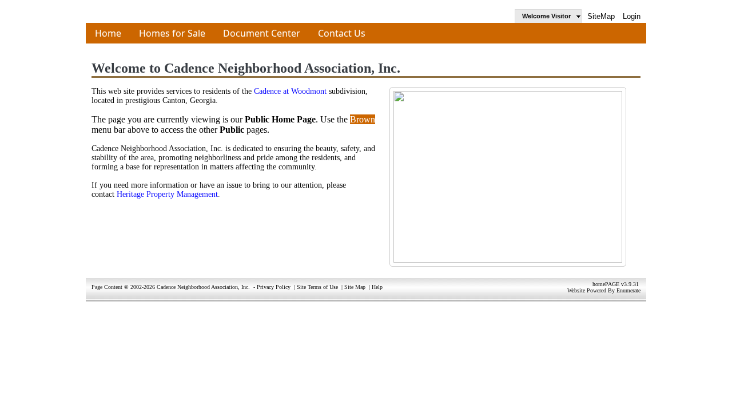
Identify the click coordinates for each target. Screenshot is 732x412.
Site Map (354, 287)
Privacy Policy (274, 287)
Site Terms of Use (317, 287)
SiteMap (601, 16)
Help (377, 287)
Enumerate (628, 290)
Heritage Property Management (167, 194)
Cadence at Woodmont (290, 91)
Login (631, 16)
